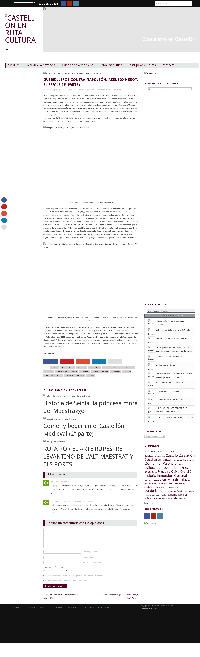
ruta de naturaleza (170, 483)
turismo (147, 494)
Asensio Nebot (68, 367)
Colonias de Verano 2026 (78, 65)
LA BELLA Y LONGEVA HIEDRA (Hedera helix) (174, 417)
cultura (149, 467)
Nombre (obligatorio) (90, 552)
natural (166, 479)
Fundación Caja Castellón (53, 90)
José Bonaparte (128, 367)
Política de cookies (56, 607)
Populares (153, 311)
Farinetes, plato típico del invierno (169, 356)
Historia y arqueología (87, 90)
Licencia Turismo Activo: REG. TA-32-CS (94, 607)
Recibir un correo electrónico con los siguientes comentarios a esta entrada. (75, 575)
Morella (74, 371)
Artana (55, 367)
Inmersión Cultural (172, 475)
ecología (159, 468)
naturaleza (181, 479)
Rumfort (127, 371)
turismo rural (150, 498)
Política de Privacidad (35, 607)
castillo (170, 460)
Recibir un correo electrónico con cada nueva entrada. (67, 580)
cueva (183, 464)
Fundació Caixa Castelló (174, 471)
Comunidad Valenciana (183, 459)
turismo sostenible (165, 498)
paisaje (148, 483)
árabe (183, 498)
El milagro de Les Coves (165, 365)
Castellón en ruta (155, 459)
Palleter (104, 371)
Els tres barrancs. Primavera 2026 (169, 399)
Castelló (172, 455)
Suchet (60, 375)
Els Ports (185, 468)
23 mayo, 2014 (71, 90)
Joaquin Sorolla (111, 367)
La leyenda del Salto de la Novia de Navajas (173, 330)
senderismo (153, 490)
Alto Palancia (155, 452)
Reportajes (117, 90)
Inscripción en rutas (142, 65)
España (149, 471)
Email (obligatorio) (89, 557)
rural (154, 483)
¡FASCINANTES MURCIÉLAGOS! (169, 382)
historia (150, 475)
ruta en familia (159, 487)
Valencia (177, 498)
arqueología (178, 452)
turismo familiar (177, 494)
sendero (166, 491)
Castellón (186, 455)
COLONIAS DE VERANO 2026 (168, 391)
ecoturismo (172, 467)
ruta (160, 483)
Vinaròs (91, 375)
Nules (95, 371)
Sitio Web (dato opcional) (92, 562)
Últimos (164, 311)
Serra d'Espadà (176, 491)
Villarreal (80, 375)
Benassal (152, 456)
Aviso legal (18, 607)
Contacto (168, 65)
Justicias (49, 371)
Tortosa (69, 375)
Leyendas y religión (104, 90)
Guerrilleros (95, 367)
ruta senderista (171, 487)
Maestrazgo (62, 371)
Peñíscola (116, 371)
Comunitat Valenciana (162, 463)
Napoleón (85, 371)
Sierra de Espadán (189, 491)
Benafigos (82, 367)
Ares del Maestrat (167, 451)
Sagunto (49, 375)
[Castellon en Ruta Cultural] (21, 30)
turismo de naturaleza (159, 495)
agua (147, 451)
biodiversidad (161, 456)
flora (155, 472)
